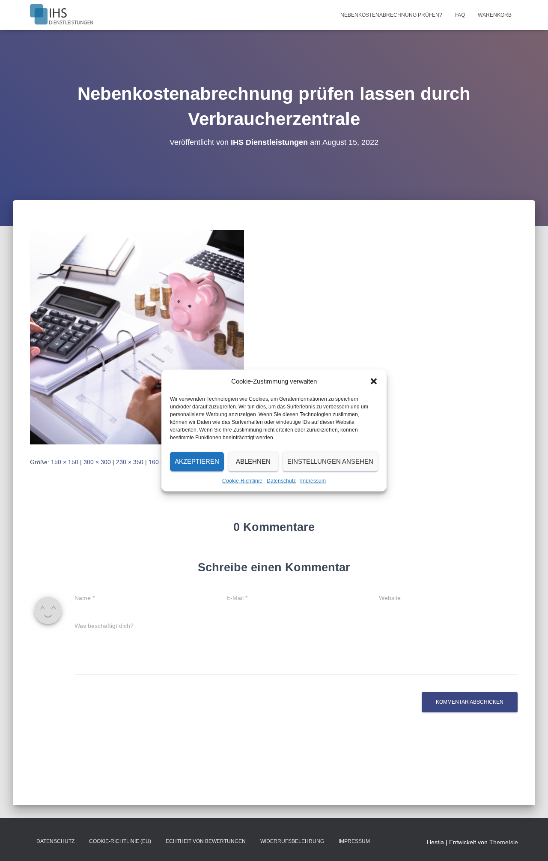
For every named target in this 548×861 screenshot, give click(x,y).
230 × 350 (129, 462)
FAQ (460, 15)
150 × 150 (64, 462)
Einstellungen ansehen (330, 461)
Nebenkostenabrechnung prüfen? (391, 15)
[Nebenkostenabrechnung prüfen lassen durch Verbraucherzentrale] (137, 336)
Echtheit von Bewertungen (206, 841)
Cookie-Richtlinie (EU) (120, 841)
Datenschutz (281, 480)
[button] (373, 381)
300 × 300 (97, 462)
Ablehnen (253, 461)
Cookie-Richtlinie (242, 480)
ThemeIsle (503, 842)
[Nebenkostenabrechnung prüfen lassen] (62, 15)
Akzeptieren (197, 461)
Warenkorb (495, 15)
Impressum (313, 480)
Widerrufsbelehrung (292, 841)
